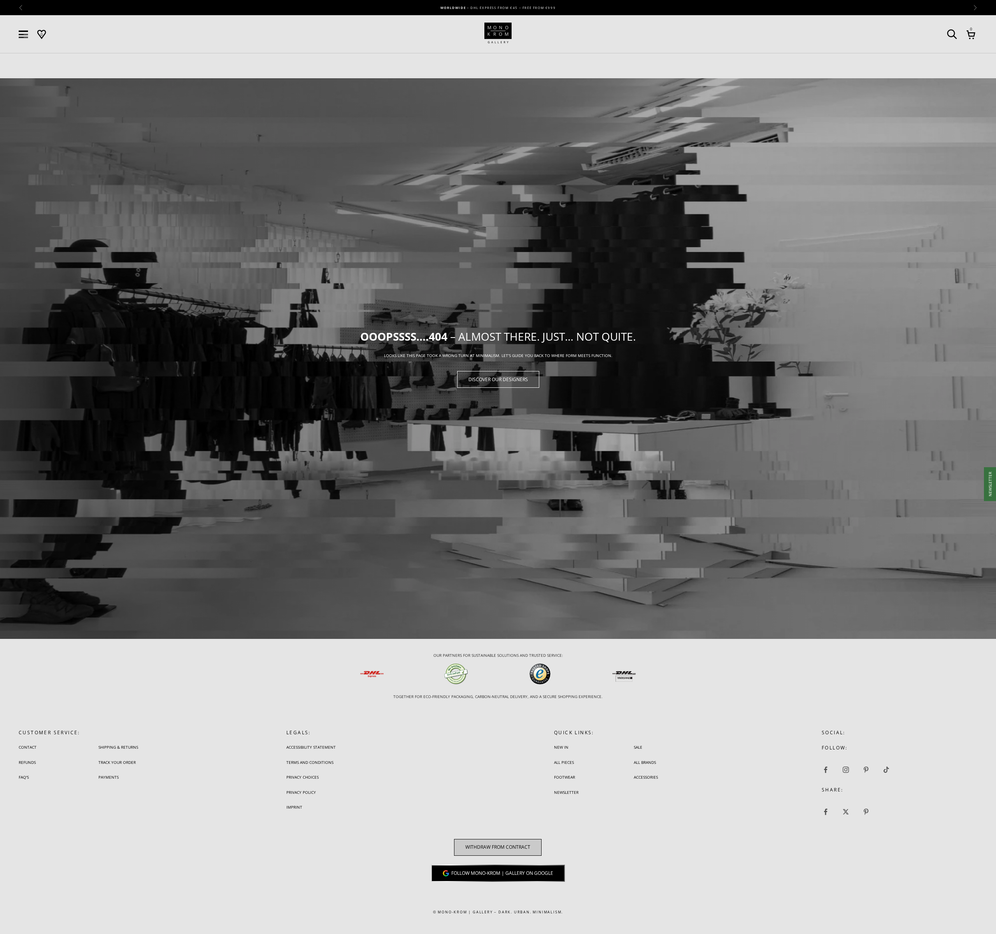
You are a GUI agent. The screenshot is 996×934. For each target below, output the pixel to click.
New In (561, 747)
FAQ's (24, 777)
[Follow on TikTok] (886, 770)
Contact (28, 747)
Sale (638, 747)
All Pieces (564, 762)
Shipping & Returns (118, 747)
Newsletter (566, 792)
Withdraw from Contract (497, 847)
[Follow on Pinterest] (866, 770)
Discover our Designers (498, 379)
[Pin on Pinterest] (866, 812)
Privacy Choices (302, 777)
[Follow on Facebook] (825, 770)
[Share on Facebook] (825, 812)
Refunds (27, 762)
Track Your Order (117, 762)
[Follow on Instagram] (846, 770)
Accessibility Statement (311, 747)
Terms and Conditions (309, 762)
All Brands (645, 762)
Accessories (646, 777)
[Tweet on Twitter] (846, 812)
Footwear (564, 777)
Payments (108, 777)
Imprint (294, 807)
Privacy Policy (301, 792)
